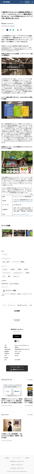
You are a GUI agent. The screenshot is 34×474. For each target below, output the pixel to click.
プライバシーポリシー (17, 458)
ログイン (22, 2)
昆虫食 (26, 269)
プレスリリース (11, 305)
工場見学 (12, 269)
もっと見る (30, 379)
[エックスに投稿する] (7, 30)
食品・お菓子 (6, 261)
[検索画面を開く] (32, 2)
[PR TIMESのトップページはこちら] (6, 2)
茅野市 (27, 272)
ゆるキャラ (16, 276)
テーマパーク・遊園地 (18, 261)
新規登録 (27, 2)
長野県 (19, 269)
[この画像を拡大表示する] (7, 233)
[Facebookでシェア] (10, 30)
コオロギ (5, 269)
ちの (4, 276)
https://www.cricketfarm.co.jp (20, 214)
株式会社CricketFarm (22, 305)
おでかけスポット (18, 272)
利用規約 (27, 458)
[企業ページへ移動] (17, 320)
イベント (5, 254)
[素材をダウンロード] (18, 30)
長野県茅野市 (4, 283)
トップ (4, 305)
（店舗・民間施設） (14, 283)
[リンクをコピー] (21, 30)
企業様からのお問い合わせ (17, 464)
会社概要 (7, 458)
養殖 (9, 276)
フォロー (17, 336)
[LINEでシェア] (13, 30)
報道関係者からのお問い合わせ (17, 461)
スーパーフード (7, 272)
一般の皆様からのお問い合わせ (17, 468)
